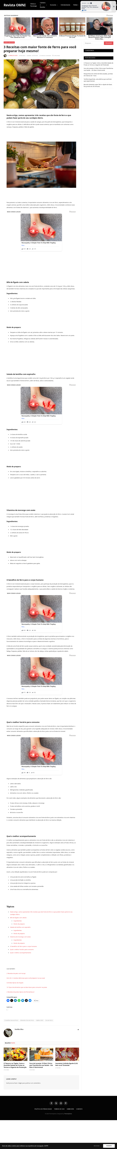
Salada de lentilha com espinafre (20, 927)
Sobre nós (70, 1109)
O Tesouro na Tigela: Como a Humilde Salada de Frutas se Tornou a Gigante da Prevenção (15, 1065)
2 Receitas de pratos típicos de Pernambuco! (20, 992)
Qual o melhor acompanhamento (20, 953)
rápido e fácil (39, 1020)
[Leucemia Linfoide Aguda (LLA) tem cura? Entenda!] (67, 1054)
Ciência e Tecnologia (33, 5)
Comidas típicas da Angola (15, 983)
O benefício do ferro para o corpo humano (23, 946)
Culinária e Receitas (42, 5)
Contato (79, 1109)
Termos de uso (59, 1109)
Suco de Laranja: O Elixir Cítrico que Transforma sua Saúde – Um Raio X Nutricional (41, 1065)
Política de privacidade (43, 1109)
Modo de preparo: (19, 924)
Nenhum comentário (46, 55)
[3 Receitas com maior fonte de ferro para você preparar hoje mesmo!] (41, 84)
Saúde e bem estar (9, 42)
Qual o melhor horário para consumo (22, 949)
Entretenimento (65, 5)
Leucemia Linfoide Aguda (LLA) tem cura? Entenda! (66, 1064)
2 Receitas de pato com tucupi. (16, 973)
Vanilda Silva (13, 55)
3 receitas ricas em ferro (11, 1020)
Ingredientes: (18, 921)
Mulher (75, 5)
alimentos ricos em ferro (27, 1020)
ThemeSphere (68, 1113)
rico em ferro (49, 1020)
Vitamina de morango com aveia (20, 937)
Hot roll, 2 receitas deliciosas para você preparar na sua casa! (26, 978)
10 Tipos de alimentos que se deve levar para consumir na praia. (27, 987)
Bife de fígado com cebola (18, 917)
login (20, 1083)
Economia (53, 5)
